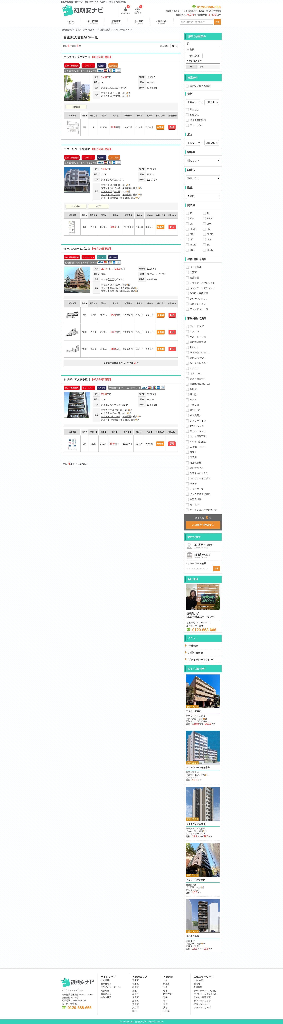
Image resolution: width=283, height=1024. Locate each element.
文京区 (111, 87)
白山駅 (117, 93)
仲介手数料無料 (198, 119)
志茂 (165, 1004)
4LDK (193, 244)
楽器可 (193, 272)
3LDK (210, 234)
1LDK (209, 218)
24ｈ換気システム (199, 352)
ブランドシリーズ (199, 309)
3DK (192, 234)
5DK (192, 249)
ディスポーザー (198, 488)
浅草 (165, 1007)
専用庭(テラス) (197, 357)
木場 (165, 987)
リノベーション (198, 431)
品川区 (135, 994)
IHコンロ (194, 404)
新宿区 (135, 1000)
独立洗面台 (195, 415)
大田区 (135, 997)
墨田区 (135, 987)
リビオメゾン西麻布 (195, 823)
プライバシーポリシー (111, 987)
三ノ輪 (166, 1011)
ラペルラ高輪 (192, 936)
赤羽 (165, 1000)
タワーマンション (199, 298)
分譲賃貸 (194, 277)
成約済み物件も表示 (200, 85)
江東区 (135, 980)
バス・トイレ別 (198, 336)
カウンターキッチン (200, 478)
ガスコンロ (195, 373)
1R (191, 213)
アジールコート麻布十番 (198, 767)
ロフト (193, 452)
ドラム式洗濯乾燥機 (200, 494)
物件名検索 (106, 997)
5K (208, 244)
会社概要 (138, 22)
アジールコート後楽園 (88, 149)
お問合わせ (161, 22)
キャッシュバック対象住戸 (203, 509)
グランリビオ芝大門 (195, 880)
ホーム (71, 22)
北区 (134, 990)
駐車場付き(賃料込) (200, 383)
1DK (192, 218)
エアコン (194, 331)
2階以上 (194, 347)
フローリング (197, 326)
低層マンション (198, 303)
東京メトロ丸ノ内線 (110, 188)
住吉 (165, 990)
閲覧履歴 (138, 10)
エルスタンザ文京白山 (88, 57)
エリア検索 (92, 22)
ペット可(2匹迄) (198, 441)
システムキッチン (199, 473)
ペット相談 (195, 267)
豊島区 (135, 1004)
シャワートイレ (198, 420)
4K (191, 239)
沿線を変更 (194, 55)
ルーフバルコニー (199, 362)
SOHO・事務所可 (199, 293)
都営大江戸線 (107, 410)
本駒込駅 (124, 291)
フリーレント (197, 125)
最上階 (193, 394)
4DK (209, 239)
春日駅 (117, 185)
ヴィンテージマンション (202, 288)
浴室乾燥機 (195, 462)
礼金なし (194, 114)
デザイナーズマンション (202, 282)
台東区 (135, 983)
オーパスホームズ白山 (88, 248)
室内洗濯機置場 (198, 342)
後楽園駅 (127, 188)
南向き (193, 399)
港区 (134, 1011)
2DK (209, 223)
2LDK (193, 228)
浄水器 (193, 483)
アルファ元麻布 (193, 711)
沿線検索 (116, 22)
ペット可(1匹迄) (198, 436)
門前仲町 (167, 994)
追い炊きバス (197, 467)
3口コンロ (195, 504)
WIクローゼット (198, 446)
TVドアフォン (197, 425)
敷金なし (194, 109)
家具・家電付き (198, 378)
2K (191, 223)
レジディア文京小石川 (88, 379)
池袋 (165, 997)
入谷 (165, 980)
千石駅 (117, 96)
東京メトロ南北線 (109, 197)
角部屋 (193, 389)
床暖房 (193, 457)
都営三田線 (106, 93)
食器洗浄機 (195, 499)
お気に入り (125, 10)
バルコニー (195, 368)
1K (208, 213)
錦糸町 (166, 983)
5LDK (210, 249)
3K (208, 228)
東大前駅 (124, 288)
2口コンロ (195, 410)
